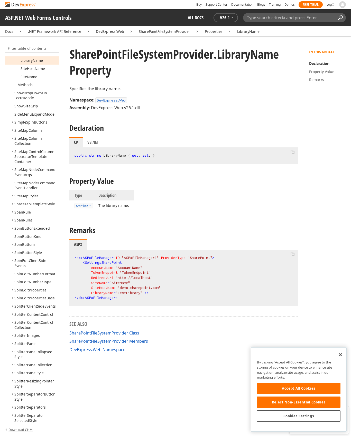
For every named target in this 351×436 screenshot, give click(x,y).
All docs (196, 18)
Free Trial (311, 4)
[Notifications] (342, 4)
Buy (199, 4)
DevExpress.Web (110, 31)
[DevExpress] (20, 5)
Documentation (242, 4)
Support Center (216, 4)
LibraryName (248, 31)
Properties (214, 31)
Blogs (261, 4)
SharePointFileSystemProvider (164, 31)
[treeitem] (32, 60)
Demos (289, 4)
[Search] (340, 17)
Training (275, 4)
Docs (9, 31)
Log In (331, 4)
